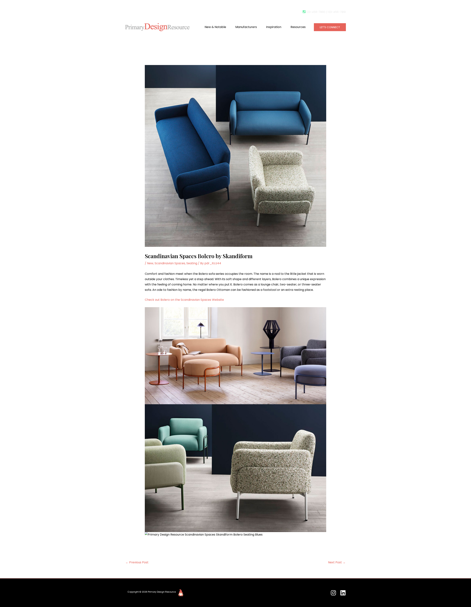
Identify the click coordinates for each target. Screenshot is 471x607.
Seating (191, 263)
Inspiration (273, 27)
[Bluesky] (343, 593)
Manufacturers (246, 27)
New (150, 263)
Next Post (337, 562)
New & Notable (215, 27)
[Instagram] (333, 593)
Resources (298, 27)
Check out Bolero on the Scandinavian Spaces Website (184, 300)
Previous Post (136, 562)
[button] (330, 27)
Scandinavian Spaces (170, 263)
